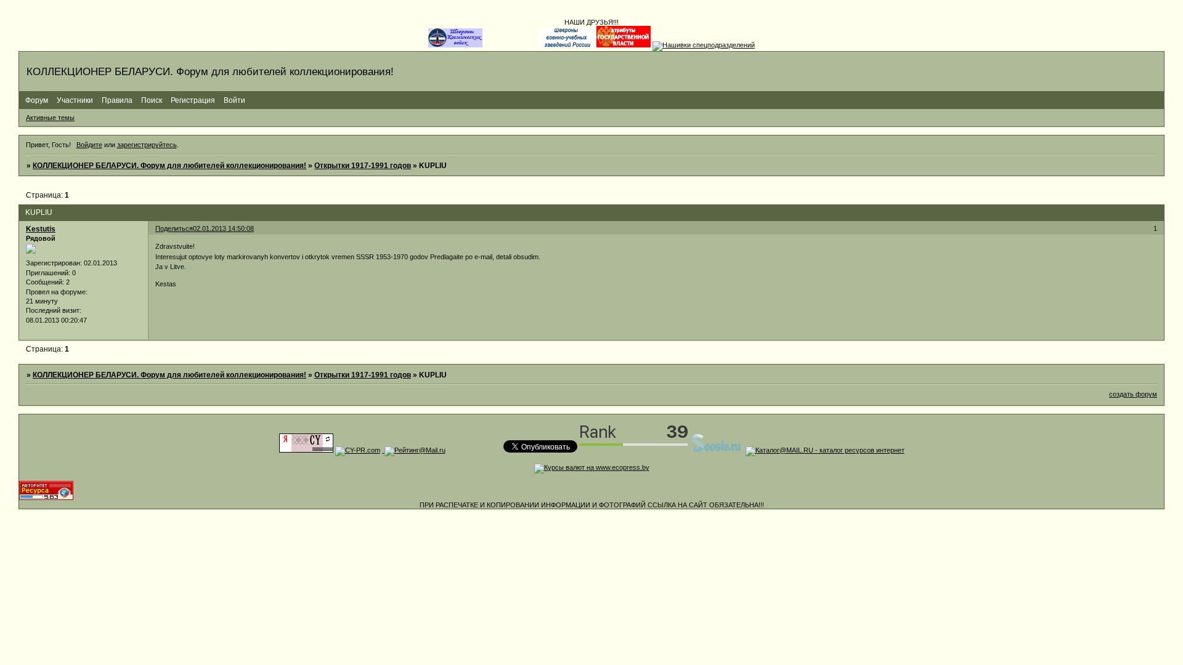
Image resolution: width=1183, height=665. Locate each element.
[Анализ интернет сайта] (357, 450)
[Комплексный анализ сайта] (46, 497)
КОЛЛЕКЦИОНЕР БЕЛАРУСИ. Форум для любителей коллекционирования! (169, 165)
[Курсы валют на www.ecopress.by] (591, 467)
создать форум (1133, 394)
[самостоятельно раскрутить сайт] (716, 450)
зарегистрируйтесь (147, 144)
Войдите (89, 144)
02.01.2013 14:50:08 (223, 228)
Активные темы (50, 117)
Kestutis (40, 229)
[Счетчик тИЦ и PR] (306, 450)
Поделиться (174, 228)
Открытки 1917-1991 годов (362, 165)
